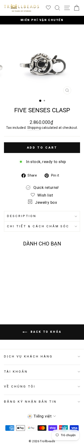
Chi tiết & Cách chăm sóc (38, 226)
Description (21, 216)
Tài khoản (16, 371)
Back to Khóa (45, 331)
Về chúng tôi (19, 386)
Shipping (34, 127)
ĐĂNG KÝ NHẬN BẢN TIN (30, 401)
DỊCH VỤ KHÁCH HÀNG (28, 356)
